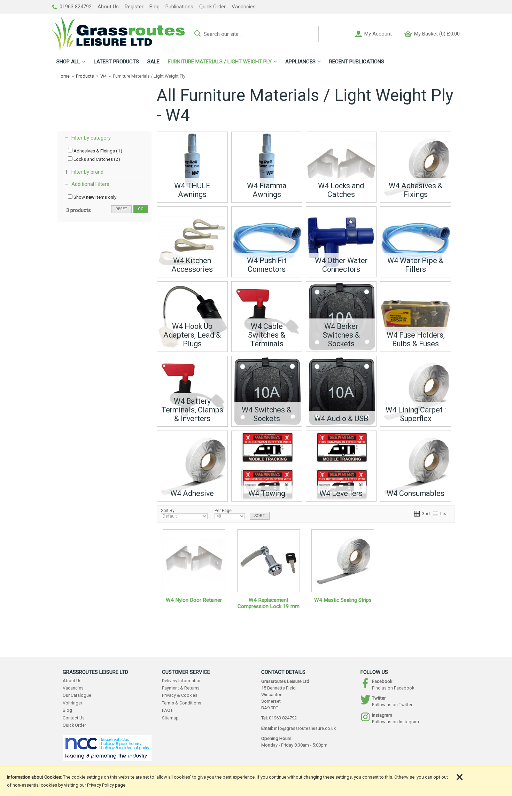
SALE (153, 61)
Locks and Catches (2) (96, 159)
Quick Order (212, 6)
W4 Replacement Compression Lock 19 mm (269, 603)
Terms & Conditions (181, 703)
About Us (108, 6)
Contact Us (74, 717)
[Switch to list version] (436, 513)
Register (134, 6)
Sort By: (168, 510)
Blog (154, 6)
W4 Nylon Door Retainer (194, 600)
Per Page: (224, 510)
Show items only (94, 197)
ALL (68, 61)
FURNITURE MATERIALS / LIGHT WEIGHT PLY (220, 61)
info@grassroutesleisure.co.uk (305, 728)
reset (121, 209)
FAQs (167, 710)
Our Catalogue (77, 695)
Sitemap (170, 717)
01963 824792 (75, 6)
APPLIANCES (300, 61)
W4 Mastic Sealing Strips (343, 600)
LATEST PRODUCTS (116, 61)
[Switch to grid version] (417, 513)
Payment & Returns (181, 688)
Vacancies (244, 6)
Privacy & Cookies (179, 695)
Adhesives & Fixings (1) (97, 150)
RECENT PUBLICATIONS (356, 61)
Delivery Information (182, 680)
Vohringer (72, 703)
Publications (179, 6)
